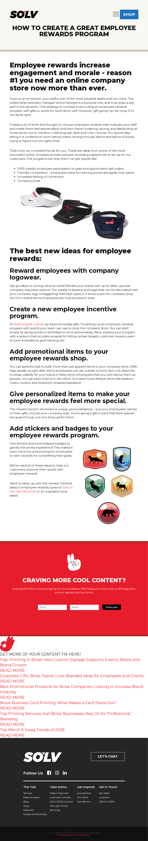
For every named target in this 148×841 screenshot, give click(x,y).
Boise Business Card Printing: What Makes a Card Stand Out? (58, 702)
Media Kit (28, 810)
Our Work (82, 797)
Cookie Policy (83, 834)
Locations (104, 797)
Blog (26, 801)
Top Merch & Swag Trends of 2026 (32, 729)
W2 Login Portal (59, 805)
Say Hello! (104, 793)
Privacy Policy (65, 834)
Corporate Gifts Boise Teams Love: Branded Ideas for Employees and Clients (72, 675)
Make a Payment (59, 793)
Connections (84, 793)
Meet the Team (31, 797)
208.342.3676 (106, 801)
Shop (26, 805)
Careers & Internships (35, 814)
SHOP (129, 14)
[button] (116, 14)
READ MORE (12, 670)
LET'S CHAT (108, 756)
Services (27, 793)
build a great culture (29, 324)
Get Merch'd (84, 801)
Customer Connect (60, 797)
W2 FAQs (55, 810)
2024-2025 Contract (61, 801)
